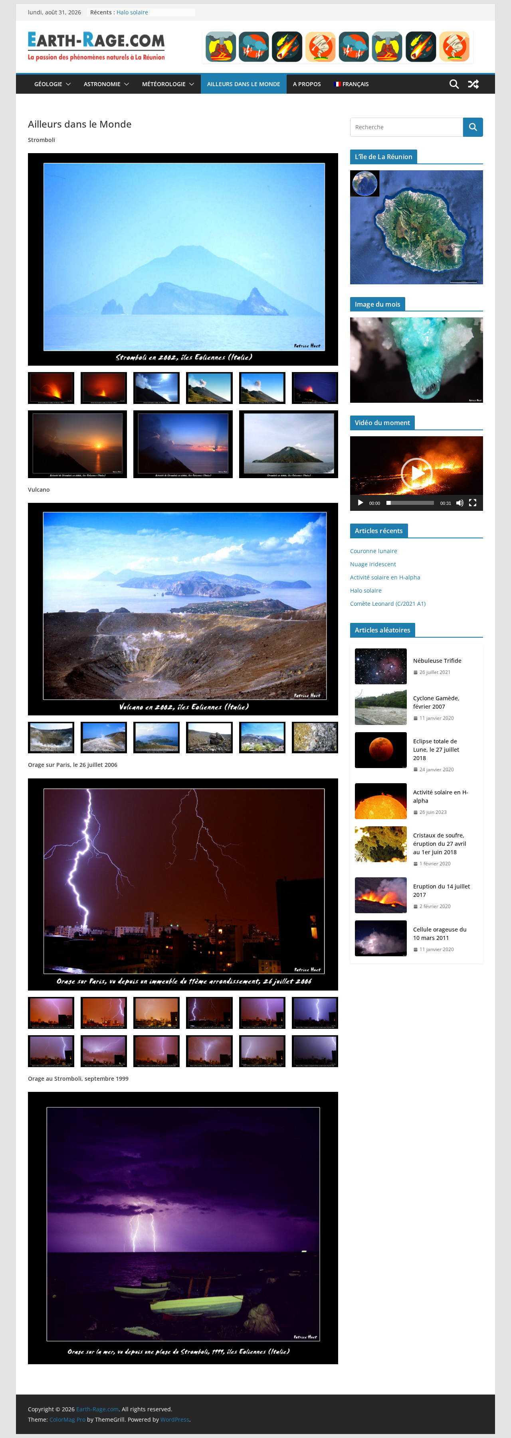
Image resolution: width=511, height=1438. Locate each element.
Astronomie (102, 84)
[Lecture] (360, 503)
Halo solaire (132, 12)
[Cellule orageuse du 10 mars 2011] (381, 939)
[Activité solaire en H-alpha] (381, 802)
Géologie (48, 84)
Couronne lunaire (373, 551)
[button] (66, 84)
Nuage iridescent (373, 564)
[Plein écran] (473, 503)
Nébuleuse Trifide (437, 660)
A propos (307, 84)
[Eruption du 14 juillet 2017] (381, 896)
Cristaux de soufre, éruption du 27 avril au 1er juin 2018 (439, 843)
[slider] (410, 503)
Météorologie (164, 84)
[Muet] (460, 503)
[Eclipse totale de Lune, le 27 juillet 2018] (381, 755)
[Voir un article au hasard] (473, 84)
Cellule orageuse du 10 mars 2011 (440, 934)
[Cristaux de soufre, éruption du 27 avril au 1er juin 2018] (381, 849)
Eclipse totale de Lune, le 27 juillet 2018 (436, 749)
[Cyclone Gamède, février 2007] (381, 708)
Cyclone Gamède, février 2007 (436, 702)
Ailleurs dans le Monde (243, 84)
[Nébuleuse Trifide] (381, 666)
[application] (416, 473)
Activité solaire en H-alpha (385, 577)
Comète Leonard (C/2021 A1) (388, 603)
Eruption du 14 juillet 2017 (441, 890)
